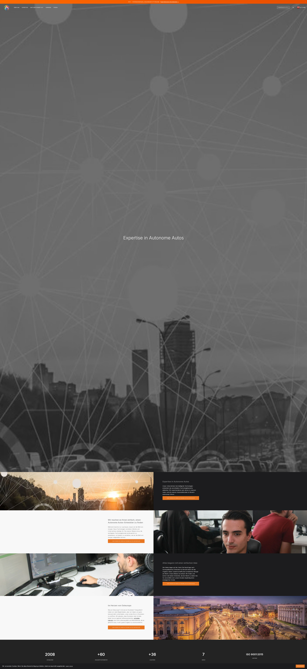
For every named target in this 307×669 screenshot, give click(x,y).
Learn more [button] (69, 666)
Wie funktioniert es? (36, 7)
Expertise (25, 7)
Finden (56, 7)
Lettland (302, 7)
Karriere (48, 7)
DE (293, 7)
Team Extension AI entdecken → (169, 1)
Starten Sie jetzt (283, 7)
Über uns (16, 7)
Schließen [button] (300, 666)
